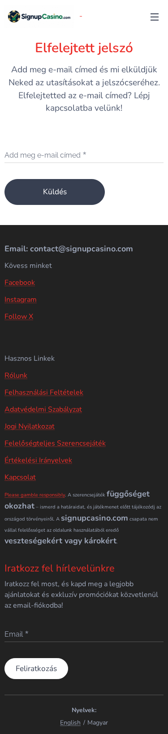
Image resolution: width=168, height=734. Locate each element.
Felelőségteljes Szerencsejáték (55, 443)
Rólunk (15, 375)
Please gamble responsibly (34, 495)
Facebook (19, 283)
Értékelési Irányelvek (38, 460)
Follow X (18, 316)
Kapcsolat (20, 477)
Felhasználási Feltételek (43, 392)
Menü (155, 16)
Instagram (20, 299)
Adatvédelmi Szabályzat (43, 409)
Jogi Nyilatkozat (29, 426)
